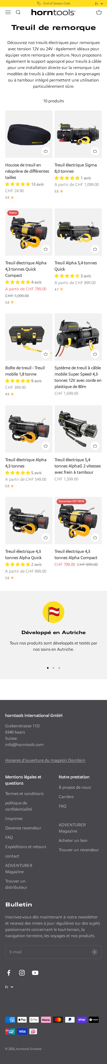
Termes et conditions (24, 793)
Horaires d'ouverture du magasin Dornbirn (45, 760)
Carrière (66, 796)
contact (12, 856)
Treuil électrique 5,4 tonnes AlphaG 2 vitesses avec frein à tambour (78, 466)
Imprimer (14, 818)
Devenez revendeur (23, 828)
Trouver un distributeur (16, 884)
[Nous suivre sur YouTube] (35, 972)
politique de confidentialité (18, 806)
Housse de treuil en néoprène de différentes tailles (27, 171)
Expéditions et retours (25, 846)
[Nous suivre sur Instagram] (21, 972)
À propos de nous (75, 787)
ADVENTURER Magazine (18, 868)
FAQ (9, 837)
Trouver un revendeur (79, 850)
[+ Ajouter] (45, 151)
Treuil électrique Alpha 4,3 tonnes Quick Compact (25, 269)
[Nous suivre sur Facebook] (8, 972)
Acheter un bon (73, 840)
